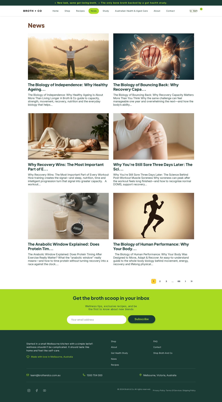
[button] (193, 11)
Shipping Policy (189, 390)
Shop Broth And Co (162, 353)
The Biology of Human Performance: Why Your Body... (151, 246)
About (114, 347)
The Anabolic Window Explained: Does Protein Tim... (63, 246)
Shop (113, 341)
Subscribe (142, 319)
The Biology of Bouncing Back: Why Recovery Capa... (146, 86)
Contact (157, 347)
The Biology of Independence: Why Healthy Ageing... (68, 86)
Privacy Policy (159, 390)
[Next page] (185, 281)
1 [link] (153, 281)
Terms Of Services (174, 390)
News (114, 359)
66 (179, 281)
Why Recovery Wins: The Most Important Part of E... (66, 166)
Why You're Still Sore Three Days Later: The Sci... (152, 166)
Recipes (115, 364)
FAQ (155, 341)
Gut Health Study (119, 353)
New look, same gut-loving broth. (77, 2)
